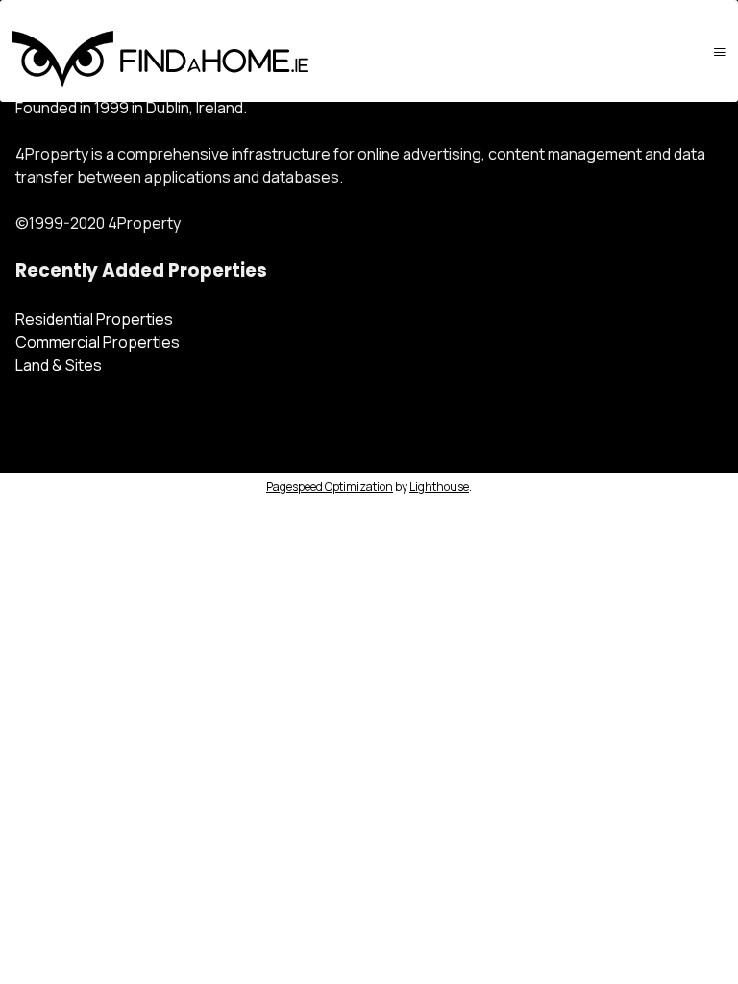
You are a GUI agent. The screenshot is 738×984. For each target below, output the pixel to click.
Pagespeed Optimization (329, 487)
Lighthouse (439, 487)
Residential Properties (94, 319)
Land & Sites (58, 365)
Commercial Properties (97, 342)
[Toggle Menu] (719, 51)
